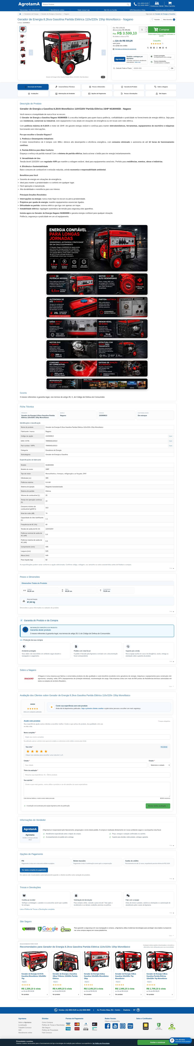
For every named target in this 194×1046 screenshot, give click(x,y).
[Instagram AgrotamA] (124, 1026)
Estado (152, 761)
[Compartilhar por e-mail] (160, 47)
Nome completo (30, 732)
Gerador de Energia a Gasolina (165, 14)
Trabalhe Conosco (24, 1027)
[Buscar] (128, 4)
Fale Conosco (47, 1033)
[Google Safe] (158, 1026)
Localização (22, 1025)
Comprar (164, 29)
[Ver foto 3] (22, 42)
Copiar (170, 436)
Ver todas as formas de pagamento (125, 49)
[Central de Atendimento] (135, 4)
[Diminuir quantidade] (146, 31)
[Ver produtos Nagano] (28, 678)
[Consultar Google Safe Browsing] (48, 929)
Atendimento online (25, 1033)
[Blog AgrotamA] (131, 1026)
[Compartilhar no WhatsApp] (157, 47)
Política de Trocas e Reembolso (53, 1025)
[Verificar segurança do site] (28, 929)
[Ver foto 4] (22, 49)
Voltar (171, 568)
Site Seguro (46, 1027)
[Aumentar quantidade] (146, 28)
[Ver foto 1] (22, 29)
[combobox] (84, 4)
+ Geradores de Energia (30, 14)
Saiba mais (138, 62)
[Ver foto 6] (22, 62)
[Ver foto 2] (22, 36)
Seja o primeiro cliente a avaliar (92, 708)
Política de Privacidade (50, 1030)
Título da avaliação (31, 770)
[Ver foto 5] (22, 56)
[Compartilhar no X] (148, 47)
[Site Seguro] (172, 1026)
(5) (162, 43)
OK (172, 68)
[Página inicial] (20, 14)
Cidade (27, 761)
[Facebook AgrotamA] (108, 1026)
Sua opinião (28, 780)
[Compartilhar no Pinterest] (154, 47)
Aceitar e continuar (157, 1042)
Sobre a (24, 1022)
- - (116, 1010)
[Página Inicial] (29, 4)
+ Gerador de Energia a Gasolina (50, 14)
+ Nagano (66, 14)
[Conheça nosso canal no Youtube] (116, 1026)
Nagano (128, 19)
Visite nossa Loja (84, 10)
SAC (20, 1030)
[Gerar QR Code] (163, 47)
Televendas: (30, 10)
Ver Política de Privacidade (101, 1043)
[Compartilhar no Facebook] (151, 47)
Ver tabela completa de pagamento (34, 870)
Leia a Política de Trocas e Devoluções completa (37, 909)
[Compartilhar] (166, 47)
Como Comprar (47, 1022)
